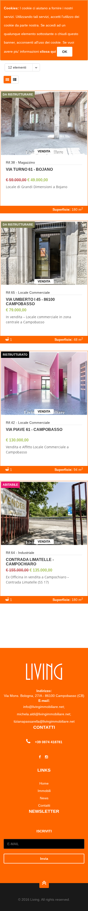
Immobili (44, 791)
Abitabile (10, 484)
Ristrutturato (15, 354)
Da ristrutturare (18, 94)
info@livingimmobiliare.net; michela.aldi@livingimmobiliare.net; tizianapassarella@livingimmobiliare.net (44, 714)
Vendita (44, 151)
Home (44, 783)
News (44, 798)
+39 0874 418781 (48, 742)
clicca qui (48, 51)
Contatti (44, 805)
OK (64, 52)
